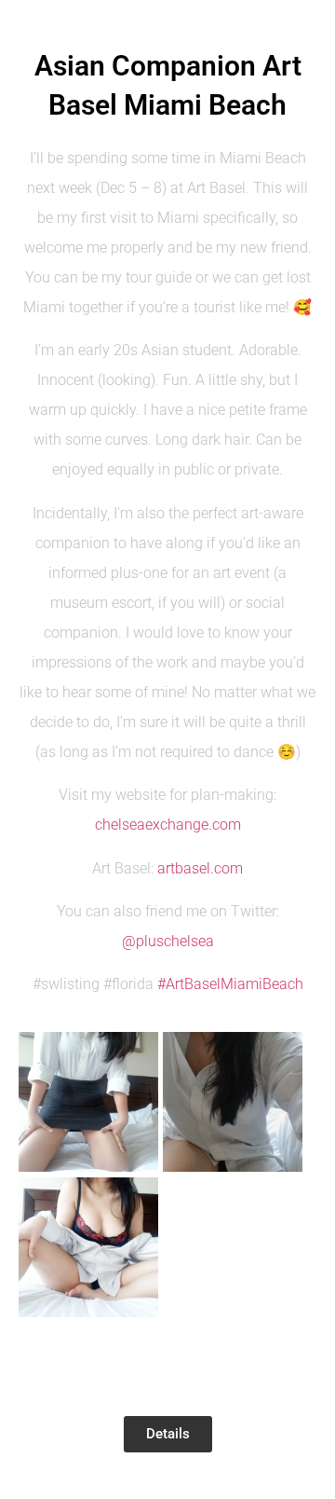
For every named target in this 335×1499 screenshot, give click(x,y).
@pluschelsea (168, 941)
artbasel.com (200, 868)
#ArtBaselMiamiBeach (230, 984)
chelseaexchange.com (168, 824)
